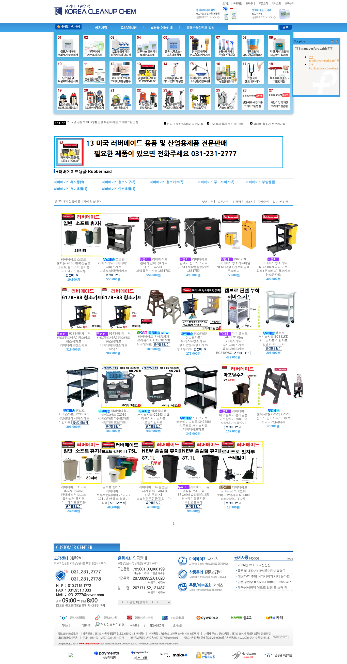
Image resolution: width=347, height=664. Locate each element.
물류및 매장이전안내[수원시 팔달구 (262, 570)
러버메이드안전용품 (116, 189)
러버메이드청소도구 (116, 182)
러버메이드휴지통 (67, 182)
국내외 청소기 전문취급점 (269, 123)
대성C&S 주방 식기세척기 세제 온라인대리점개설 (98, 123)
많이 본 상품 (280, 201)
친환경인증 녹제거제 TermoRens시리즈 (265, 582)
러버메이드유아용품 (68, 189)
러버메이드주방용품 (260, 182)
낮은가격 (207, 201)
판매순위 (263, 201)
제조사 (249, 201)
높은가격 (223, 201)
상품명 (237, 201)
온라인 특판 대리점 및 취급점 (185, 123)
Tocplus (299, 41)
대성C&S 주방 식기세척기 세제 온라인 (264, 576)
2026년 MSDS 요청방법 (254, 565)
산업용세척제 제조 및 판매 (226, 123)
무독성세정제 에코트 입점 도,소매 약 (262, 587)
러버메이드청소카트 (164, 182)
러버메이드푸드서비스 (213, 182)
